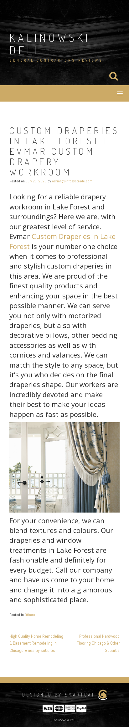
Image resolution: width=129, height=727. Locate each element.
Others (30, 614)
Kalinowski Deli (49, 43)
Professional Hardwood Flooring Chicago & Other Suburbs (98, 643)
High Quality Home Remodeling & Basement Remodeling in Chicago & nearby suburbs (36, 643)
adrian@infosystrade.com (72, 181)
